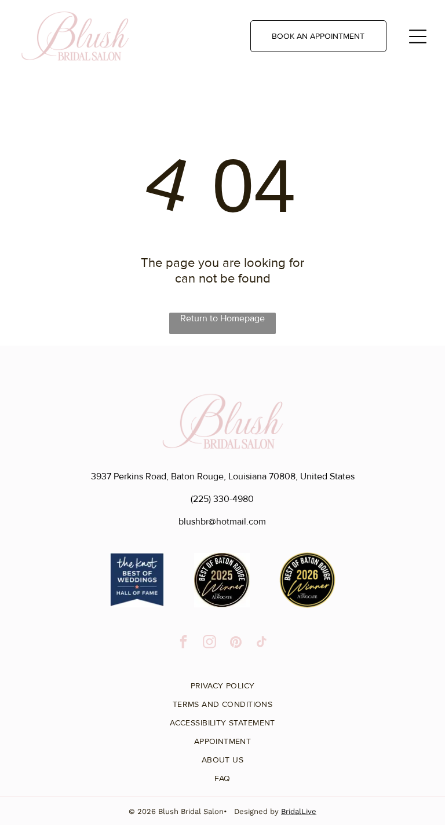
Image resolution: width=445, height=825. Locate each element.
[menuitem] (222, 681)
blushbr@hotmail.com (222, 521)
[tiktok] (261, 643)
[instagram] (209, 643)
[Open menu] (417, 36)
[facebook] (183, 643)
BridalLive (298, 811)
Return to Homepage (222, 318)
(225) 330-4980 (222, 499)
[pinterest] (235, 643)
